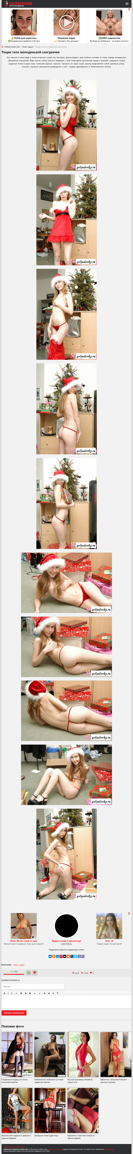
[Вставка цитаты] (49, 993)
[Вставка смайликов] (35, 993)
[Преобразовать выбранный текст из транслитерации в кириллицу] (53, 993)
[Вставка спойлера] (57, 993)
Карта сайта (20, 1147)
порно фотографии (55, 1149)
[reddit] (68, 956)
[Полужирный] (4, 993)
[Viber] (82, 956)
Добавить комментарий (14, 1013)
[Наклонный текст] (8, 993)
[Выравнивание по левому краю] (21, 993)
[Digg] (64, 956)
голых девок (109, 1149)
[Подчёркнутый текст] (12, 993)
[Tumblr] (79, 956)
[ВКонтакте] (50, 956)
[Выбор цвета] (40, 993)
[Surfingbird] (75, 956)
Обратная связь (9, 1147)
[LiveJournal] (72, 956)
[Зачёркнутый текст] (16, 993)
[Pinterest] (61, 956)
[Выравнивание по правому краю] (30, 993)
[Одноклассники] (53, 956)
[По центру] (25, 993)
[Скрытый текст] (44, 993)
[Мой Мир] (57, 956)
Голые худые (18, 965)
